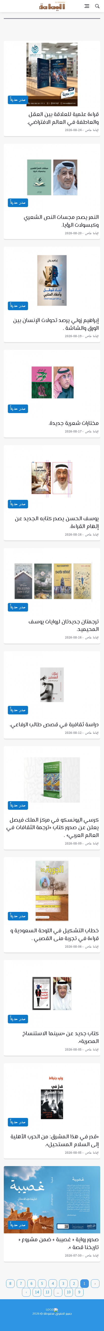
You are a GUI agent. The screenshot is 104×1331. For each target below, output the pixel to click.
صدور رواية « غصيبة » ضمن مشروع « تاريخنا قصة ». (58, 1244)
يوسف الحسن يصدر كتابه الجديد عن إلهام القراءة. (57, 523)
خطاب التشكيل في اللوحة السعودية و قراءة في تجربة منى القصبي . (54, 935)
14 (37, 1292)
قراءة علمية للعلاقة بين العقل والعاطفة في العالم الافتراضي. (63, 118)
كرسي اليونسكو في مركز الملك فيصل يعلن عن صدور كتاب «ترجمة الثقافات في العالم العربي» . (52, 828)
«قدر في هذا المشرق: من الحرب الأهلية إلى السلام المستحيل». (55, 1141)
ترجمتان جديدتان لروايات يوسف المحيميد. (64, 626)
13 (47, 1292)
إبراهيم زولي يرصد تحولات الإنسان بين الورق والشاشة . (56, 324)
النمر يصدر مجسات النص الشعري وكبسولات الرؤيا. (61, 221)
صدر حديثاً (17, 99)
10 (68, 1292)
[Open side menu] (87, 6)
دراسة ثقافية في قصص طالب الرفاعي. (54, 725)
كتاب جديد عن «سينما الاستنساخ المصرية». (60, 1038)
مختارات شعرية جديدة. (74, 423)
